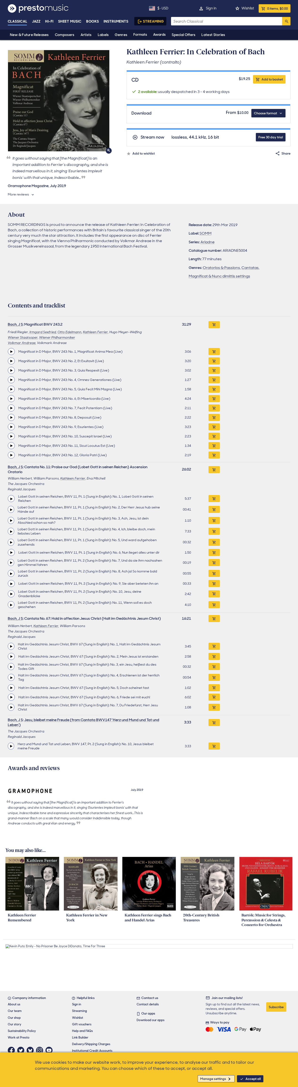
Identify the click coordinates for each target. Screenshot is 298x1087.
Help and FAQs (82, 1031)
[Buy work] (214, 324)
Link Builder (80, 1037)
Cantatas (250, 267)
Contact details (148, 1004)
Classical (17, 21)
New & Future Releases (29, 34)
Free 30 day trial (270, 137)
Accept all (253, 1079)
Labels (103, 34)
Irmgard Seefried (42, 332)
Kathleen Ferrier (95, 332)
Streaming (153, 21)
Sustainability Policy (22, 1031)
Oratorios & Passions (221, 267)
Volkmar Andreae (22, 343)
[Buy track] (214, 351)
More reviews (18, 194)
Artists (86, 34)
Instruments (116, 21)
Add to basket (272, 79)
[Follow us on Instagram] (40, 1050)
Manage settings (213, 1079)
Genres (121, 34)
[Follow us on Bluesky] (31, 1050)
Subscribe (276, 1007)
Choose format (265, 113)
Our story (14, 1024)
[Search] (286, 21)
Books (92, 21)
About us (14, 1004)
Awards (159, 34)
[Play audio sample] (11, 351)
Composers (64, 34)
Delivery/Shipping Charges (91, 1044)
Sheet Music (70, 21)
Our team (15, 1011)
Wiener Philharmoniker (57, 337)
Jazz (36, 21)
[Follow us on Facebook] (12, 1050)
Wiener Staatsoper (23, 337)
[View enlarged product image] (59, 101)
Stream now (152, 137)
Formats (140, 34)
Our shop (14, 1018)
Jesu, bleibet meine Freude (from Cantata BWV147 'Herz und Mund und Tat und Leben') (83, 722)
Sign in (211, 8)
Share (286, 153)
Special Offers (183, 34)
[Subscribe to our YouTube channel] (50, 1050)
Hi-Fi (49, 21)
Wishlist (247, 8)
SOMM (206, 233)
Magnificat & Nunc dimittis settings (219, 276)
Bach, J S (15, 324)
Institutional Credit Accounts (92, 1051)
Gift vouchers (81, 1024)
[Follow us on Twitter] (22, 1050)
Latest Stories (213, 34)
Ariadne (207, 242)
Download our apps (150, 1020)
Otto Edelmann (69, 332)
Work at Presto (18, 1037)
